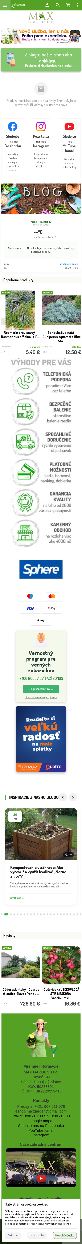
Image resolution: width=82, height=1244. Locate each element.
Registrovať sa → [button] (41, 689)
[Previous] (63, 797)
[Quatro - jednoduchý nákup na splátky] (41, 739)
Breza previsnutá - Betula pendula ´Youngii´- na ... (20, 991)
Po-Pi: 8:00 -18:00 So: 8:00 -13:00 (41, 1116)
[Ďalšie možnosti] (78, 5)
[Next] (73, 797)
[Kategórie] (18, 5)
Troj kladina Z (61, 989)
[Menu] (5, 5)
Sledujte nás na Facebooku (41, 1126)
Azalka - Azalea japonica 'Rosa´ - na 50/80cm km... (61, 334)
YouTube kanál (41, 1130)
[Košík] (68, 5)
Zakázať (13, 1235)
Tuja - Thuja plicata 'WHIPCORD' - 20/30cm (20, 334)
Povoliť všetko (64, 1235)
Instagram (41, 1135)
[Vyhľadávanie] (58, 5)
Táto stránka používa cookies (26, 1204)
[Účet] (47, 5)
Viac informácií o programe (41, 697)
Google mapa (41, 1121)
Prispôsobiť (37, 1235)
